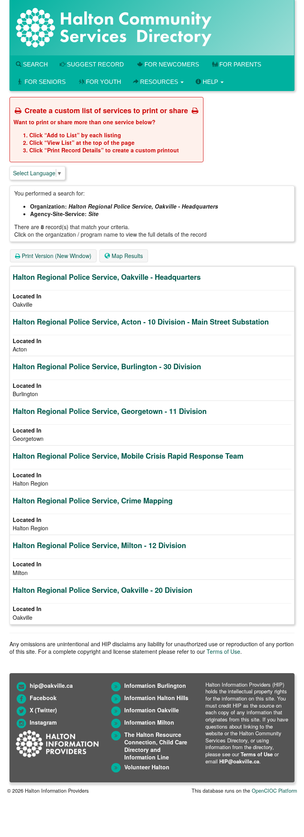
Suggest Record (94, 64)
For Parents (240, 64)
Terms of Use (223, 651)
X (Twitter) (43, 710)
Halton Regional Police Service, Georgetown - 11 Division (110, 411)
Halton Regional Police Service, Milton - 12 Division (99, 545)
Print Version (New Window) (55, 256)
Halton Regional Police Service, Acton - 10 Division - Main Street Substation (141, 322)
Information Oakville (151, 710)
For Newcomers (171, 64)
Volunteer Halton (146, 767)
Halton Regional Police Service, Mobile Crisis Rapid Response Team (128, 456)
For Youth (103, 81)
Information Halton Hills (156, 698)
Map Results (126, 256)
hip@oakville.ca (51, 685)
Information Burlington (155, 685)
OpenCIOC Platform (274, 790)
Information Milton (149, 722)
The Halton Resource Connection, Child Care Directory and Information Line (155, 746)
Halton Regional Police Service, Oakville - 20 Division (102, 590)
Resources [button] (159, 81)
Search (34, 64)
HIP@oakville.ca (239, 761)
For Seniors (45, 81)
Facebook (43, 698)
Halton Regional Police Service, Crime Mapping (93, 500)
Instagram (43, 722)
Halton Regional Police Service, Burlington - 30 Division (107, 366)
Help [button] (210, 81)
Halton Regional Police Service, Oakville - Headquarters (107, 277)
